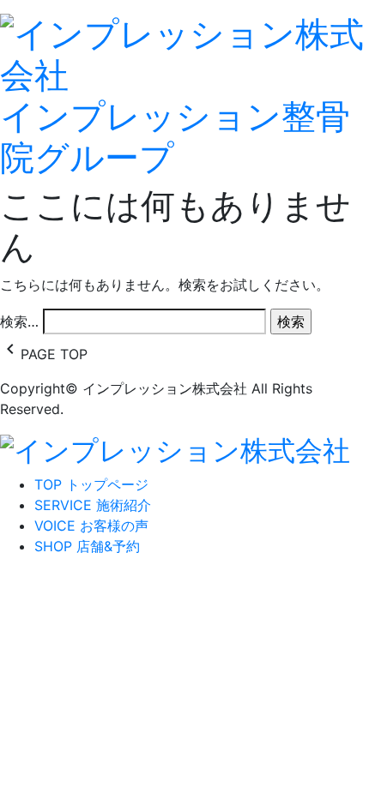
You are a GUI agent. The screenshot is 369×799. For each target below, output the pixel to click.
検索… (19, 321)
